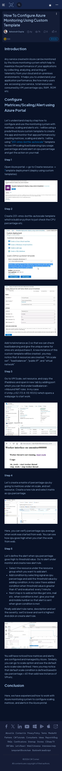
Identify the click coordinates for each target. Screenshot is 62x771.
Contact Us (20, 733)
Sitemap (32, 741)
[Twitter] (13, 726)
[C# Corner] (11, 4)
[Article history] (28, 31)
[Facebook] (6, 726)
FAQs (10, 741)
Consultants (31, 737)
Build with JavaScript (41, 750)
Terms (44, 733)
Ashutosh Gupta (16, 31)
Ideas (41, 737)
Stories (40, 741)
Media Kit (52, 733)
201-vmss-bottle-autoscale (27, 141)
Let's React (20, 746)
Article (54, 39)
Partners (8, 737)
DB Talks (10, 746)
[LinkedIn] (20, 726)
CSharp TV (50, 741)
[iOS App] (49, 726)
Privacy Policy (33, 733)
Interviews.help (49, 746)
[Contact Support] (56, 726)
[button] (57, 4)
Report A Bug (51, 737)
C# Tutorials (19, 737)
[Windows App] (35, 726)
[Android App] (42, 726)
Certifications (20, 741)
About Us (10, 733)
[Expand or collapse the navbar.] (4, 5)
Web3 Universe (34, 746)
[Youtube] (27, 726)
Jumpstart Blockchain (21, 750)
